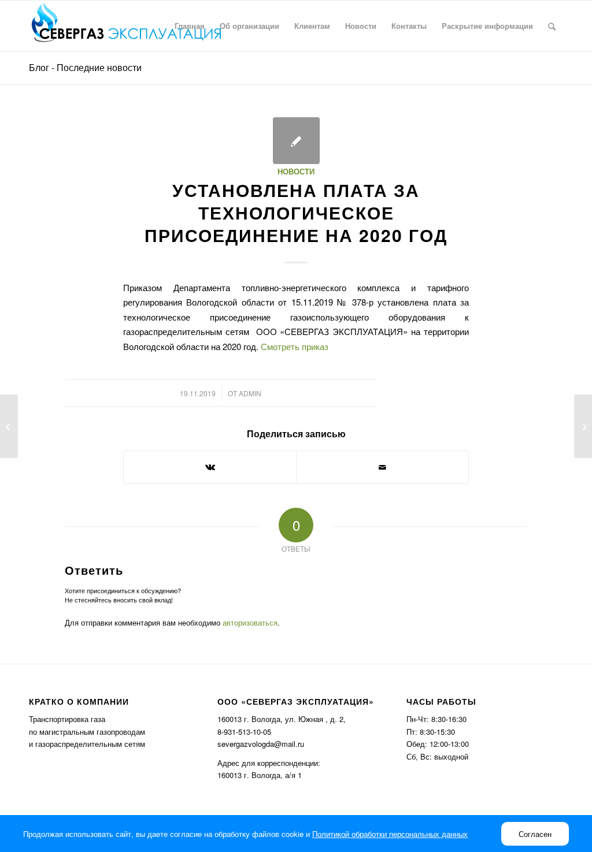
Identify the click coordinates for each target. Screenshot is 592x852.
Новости (296, 171)
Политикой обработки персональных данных (390, 833)
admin (250, 393)
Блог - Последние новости (85, 67)
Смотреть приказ (294, 346)
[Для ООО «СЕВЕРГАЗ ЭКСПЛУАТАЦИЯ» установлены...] (9, 426)
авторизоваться (250, 622)
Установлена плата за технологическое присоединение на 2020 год (296, 212)
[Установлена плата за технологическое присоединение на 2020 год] (296, 140)
